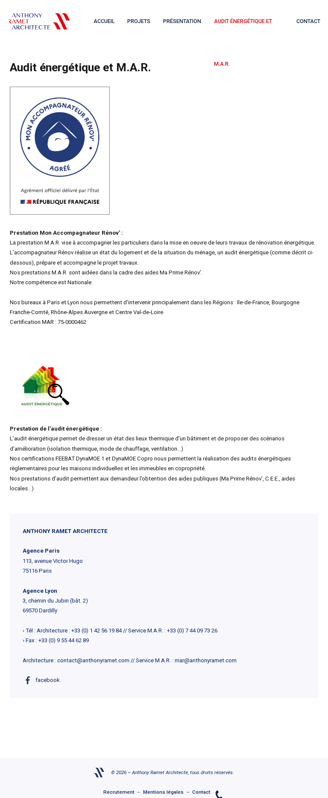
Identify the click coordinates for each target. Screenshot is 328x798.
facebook (47, 680)
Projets (138, 21)
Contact (308, 21)
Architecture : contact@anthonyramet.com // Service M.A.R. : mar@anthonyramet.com (130, 660)
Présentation (182, 21)
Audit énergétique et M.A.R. (243, 30)
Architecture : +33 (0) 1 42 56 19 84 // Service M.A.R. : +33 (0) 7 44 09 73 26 (127, 630)
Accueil (104, 21)
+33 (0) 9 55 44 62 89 (63, 640)
